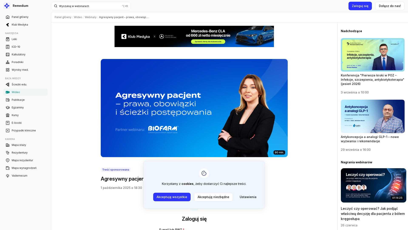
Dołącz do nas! (390, 6)
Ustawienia (248, 197)
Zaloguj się (360, 6)
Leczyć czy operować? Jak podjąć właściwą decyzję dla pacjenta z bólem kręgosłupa (373, 213)
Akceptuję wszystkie (172, 197)
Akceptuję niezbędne (213, 197)
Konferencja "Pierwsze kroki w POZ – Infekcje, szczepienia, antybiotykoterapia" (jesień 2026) (372, 79)
